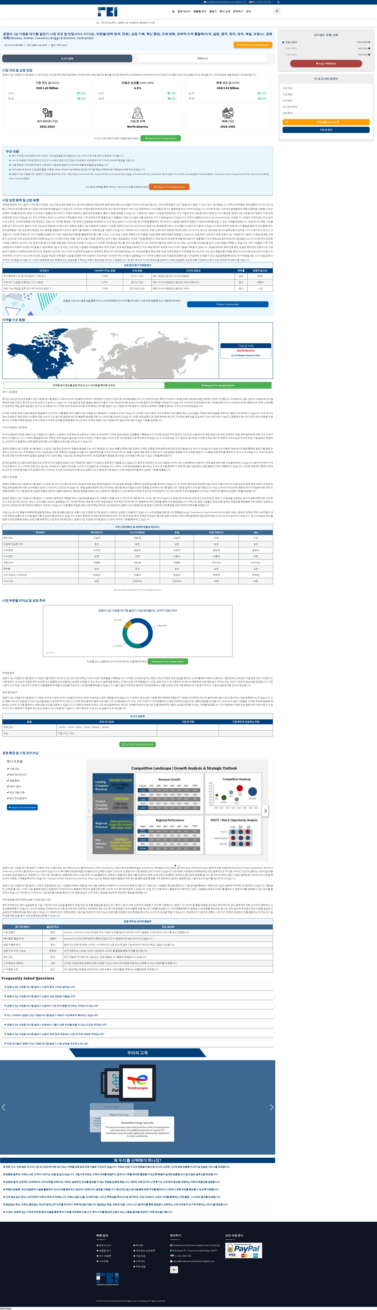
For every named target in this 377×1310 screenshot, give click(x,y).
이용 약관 (140, 1255)
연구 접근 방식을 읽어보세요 (139, 744)
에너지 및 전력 (108, 22)
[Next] (265, 811)
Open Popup (5, 1308)
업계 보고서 (184, 11)
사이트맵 (103, 1261)
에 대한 (139, 1245)
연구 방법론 (105, 1255)
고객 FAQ (140, 1261)
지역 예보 (287, 100)
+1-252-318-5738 (263, 2)
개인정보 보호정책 (145, 1250)
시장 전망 (287, 88)
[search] (277, 11)
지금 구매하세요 (327, 63)
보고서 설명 (67, 58)
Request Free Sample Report (161, 138)
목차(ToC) (202, 58)
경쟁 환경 (287, 113)
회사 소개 (225, 11)
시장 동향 (287, 94)
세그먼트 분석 (290, 106)
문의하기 (238, 11)
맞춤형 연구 (200, 11)
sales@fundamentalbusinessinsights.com (226, 2)
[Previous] (89, 811)
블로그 (213, 11)
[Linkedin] (278, 2)
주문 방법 (140, 1266)
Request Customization (227, 304)
